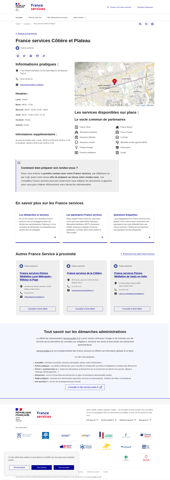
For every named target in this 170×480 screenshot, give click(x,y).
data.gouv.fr (144, 420)
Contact (105, 472)
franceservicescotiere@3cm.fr (83, 290)
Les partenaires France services (84, 215)
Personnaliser (19, 467)
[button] (114, 81)
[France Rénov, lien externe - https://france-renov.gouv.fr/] (146, 435)
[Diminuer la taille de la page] (146, 24)
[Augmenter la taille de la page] (140, 24)
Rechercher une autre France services (138, 254)
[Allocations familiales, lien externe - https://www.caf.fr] (45, 435)
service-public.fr (107, 420)
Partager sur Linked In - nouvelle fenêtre (31, 56)
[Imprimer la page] (152, 24)
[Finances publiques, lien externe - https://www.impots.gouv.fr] (126, 435)
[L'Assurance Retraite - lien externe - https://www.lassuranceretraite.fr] (86, 435)
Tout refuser (41, 467)
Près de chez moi (35, 17)
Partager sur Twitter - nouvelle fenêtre (24, 56)
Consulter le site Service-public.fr (83, 387)
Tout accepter (63, 467)
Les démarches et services (34, 215)
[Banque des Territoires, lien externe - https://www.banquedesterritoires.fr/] (146, 458)
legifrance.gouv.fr (126, 420)
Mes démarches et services (57, 17)
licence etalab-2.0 (93, 477)
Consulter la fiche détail (37, 309)
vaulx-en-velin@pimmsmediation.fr (131, 294)
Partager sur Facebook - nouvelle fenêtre (18, 56)
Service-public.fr (70, 338)
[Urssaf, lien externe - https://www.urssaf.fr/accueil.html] (126, 447)
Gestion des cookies (93, 472)
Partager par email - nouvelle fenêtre (37, 56)
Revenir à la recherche (27, 34)
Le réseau (27, 24)
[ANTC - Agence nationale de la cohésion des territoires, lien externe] (25, 435)
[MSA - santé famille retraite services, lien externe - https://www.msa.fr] (146, 447)
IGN (148, 105)
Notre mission (79, 17)
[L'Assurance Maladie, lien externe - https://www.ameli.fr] (65, 435)
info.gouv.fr (91, 420)
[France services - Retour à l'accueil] (38, 7)
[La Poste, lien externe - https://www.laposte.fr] (106, 447)
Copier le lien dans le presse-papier (44, 56)
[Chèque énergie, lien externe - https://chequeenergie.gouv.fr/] (106, 435)
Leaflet (143, 105)
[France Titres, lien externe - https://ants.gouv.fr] (65, 447)
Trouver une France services (120, 7)
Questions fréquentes (145, 7)
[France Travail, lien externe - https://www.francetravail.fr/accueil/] (86, 447)
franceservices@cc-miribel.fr (31, 85)
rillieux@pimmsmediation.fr (34, 297)
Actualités (19, 17)
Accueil (18, 24)
